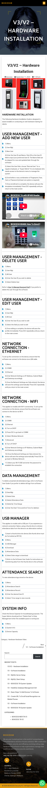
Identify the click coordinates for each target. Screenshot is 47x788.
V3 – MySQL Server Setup (16, 675)
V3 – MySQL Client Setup (16, 679)
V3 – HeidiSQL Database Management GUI (22, 688)
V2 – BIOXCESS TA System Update (20, 708)
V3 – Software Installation (16, 671)
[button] (42, 783)
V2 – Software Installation (16, 703)
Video (25, 639)
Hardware (12, 639)
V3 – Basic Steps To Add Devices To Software (23, 692)
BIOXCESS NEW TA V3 (19, 717)
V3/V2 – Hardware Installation (18, 666)
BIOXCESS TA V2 (18, 719)
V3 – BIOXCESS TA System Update (20, 683)
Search (6, 653)
